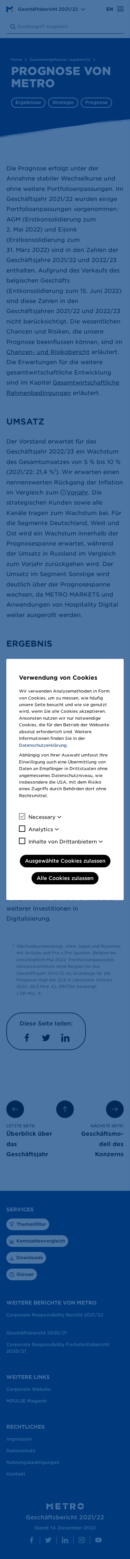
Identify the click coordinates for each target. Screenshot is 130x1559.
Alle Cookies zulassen (65, 878)
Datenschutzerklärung (43, 745)
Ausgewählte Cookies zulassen (65, 861)
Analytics (40, 829)
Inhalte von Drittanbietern (62, 842)
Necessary (42, 817)
